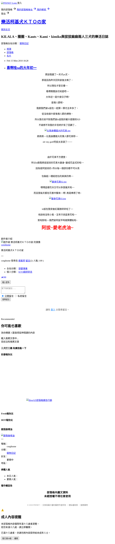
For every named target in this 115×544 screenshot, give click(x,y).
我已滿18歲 (7, 538)
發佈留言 (6, 299)
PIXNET (36, 505)
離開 (16, 538)
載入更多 (6, 282)
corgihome (6, 245)
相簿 (9, 49)
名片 (9, 56)
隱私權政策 (73, 505)
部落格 (10, 52)
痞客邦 (21, 261)
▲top (3, 277)
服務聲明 (84, 505)
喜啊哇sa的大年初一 (22, 68)
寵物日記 (24, 43)
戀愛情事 (23, 268)
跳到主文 (5, 29)
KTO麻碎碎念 (25, 272)
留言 (28, 261)
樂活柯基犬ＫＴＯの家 (23, 21)
